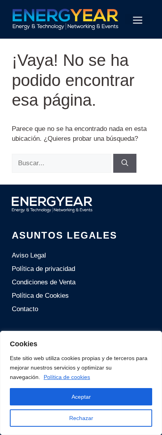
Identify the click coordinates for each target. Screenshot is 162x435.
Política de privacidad (43, 269)
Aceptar (81, 397)
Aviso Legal (29, 255)
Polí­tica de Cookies (40, 295)
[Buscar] (124, 163)
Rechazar (81, 418)
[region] (81, 383)
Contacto (25, 309)
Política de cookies (67, 377)
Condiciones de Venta (43, 282)
